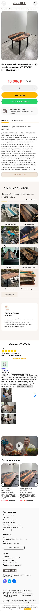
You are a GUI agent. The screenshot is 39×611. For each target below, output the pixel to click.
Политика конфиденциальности (13, 527)
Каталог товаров (8, 515)
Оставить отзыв (19, 359)
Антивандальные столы (16, 9)
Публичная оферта (9, 530)
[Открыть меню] (3, 3)
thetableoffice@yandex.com (15, 539)
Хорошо (27, 609)
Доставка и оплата (9, 522)
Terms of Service (20, 602)
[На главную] (19, 3)
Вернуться (10, 294)
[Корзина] (35, 3)
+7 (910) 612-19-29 (11, 544)
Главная (4, 9)
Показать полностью (25, 387)
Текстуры (6, 517)
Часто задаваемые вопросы (12, 525)
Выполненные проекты (10, 520)
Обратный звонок (14, 547)
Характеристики (17, 120)
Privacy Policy (7, 602)
